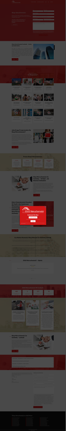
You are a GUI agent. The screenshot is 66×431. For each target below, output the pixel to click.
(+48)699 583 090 (33, 217)
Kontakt (33, 221)
